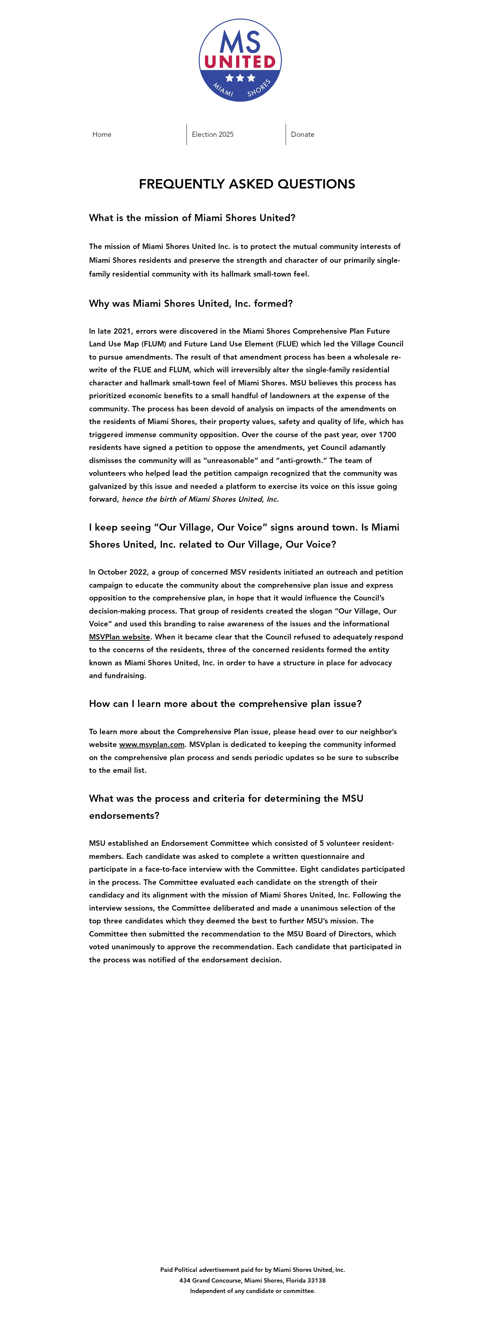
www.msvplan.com (151, 744)
